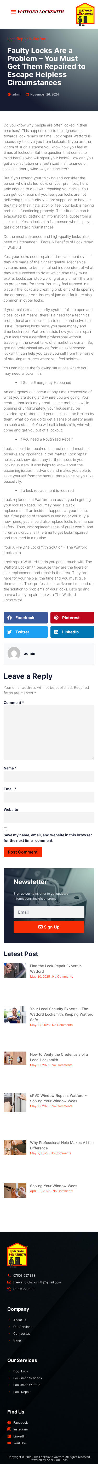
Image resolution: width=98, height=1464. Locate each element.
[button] (14, 12)
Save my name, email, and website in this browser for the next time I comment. (48, 838)
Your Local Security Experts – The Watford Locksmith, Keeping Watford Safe (62, 1014)
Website (11, 809)
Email (10, 789)
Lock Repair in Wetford (27, 38)
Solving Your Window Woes (53, 1185)
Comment (14, 702)
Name (10, 768)
